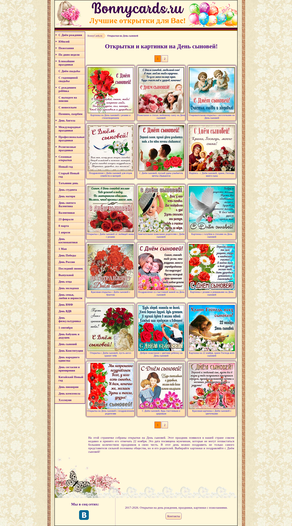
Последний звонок (71, 268)
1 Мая (63, 248)
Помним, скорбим (70, 114)
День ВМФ (66, 304)
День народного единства (69, 359)
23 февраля (66, 219)
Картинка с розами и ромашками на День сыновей (211, 293)
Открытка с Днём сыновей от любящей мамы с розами (110, 235)
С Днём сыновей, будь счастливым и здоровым (161, 412)
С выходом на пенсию (68, 99)
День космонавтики (68, 240)
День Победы (67, 255)
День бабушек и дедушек (69, 336)
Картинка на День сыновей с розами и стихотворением (110, 116)
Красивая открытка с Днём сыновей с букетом (110, 293)
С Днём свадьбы (69, 71)
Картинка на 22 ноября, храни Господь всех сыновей (212, 354)
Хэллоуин (65, 400)
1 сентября (66, 327)
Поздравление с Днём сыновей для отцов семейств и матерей (110, 174)
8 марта (64, 225)
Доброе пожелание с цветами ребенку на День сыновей (161, 354)
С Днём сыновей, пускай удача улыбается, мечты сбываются (161, 174)
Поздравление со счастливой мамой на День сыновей (161, 293)
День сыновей (68, 344)
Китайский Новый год (71, 378)
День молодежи (69, 288)
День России (67, 262)
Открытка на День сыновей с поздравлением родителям (110, 412)
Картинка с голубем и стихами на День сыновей (211, 235)
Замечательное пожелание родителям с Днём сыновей (161, 235)
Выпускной (66, 275)
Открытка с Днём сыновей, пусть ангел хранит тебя (110, 354)
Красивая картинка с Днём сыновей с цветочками (211, 412)
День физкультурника (70, 319)
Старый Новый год (69, 175)
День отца (65, 281)
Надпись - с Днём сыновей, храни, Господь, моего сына (212, 174)
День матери (67, 196)
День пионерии (68, 387)
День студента (68, 189)
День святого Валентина (67, 204)
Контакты (173, 516)
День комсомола (69, 393)
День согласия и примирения (69, 369)
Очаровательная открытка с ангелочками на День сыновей (212, 116)
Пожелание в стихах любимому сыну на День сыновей (161, 116)
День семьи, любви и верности (70, 296)
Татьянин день (68, 183)
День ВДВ (65, 311)
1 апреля (64, 232)
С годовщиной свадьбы (68, 79)
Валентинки (67, 212)
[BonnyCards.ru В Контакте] (84, 515)
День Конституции (71, 350)
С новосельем (67, 107)
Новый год (66, 166)
